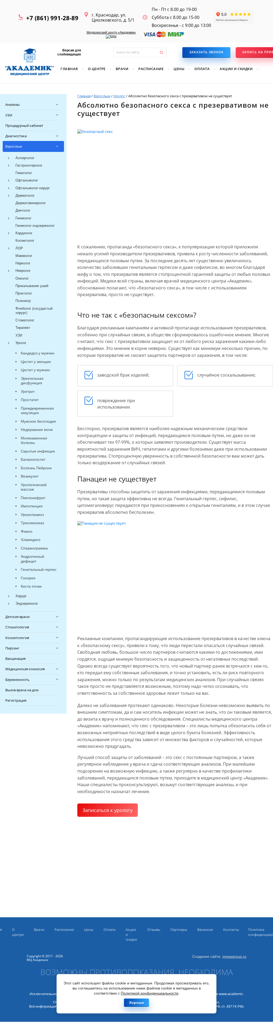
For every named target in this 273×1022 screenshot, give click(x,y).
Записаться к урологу (108, 810)
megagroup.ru (234, 956)
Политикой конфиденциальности (149, 993)
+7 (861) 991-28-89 (52, 18)
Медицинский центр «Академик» (111, 32)
